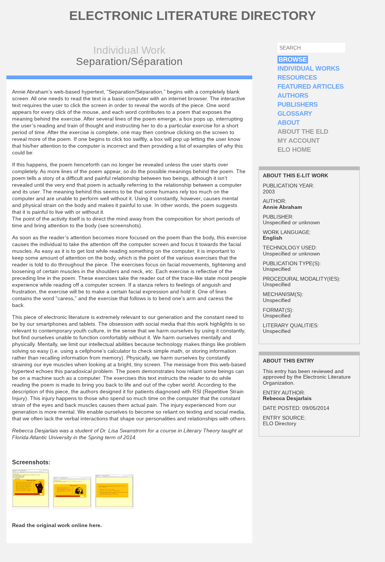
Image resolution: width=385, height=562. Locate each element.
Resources (297, 77)
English (272, 238)
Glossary (294, 113)
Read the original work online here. (57, 525)
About (288, 122)
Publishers (297, 104)
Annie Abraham (282, 207)
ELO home (294, 149)
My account (298, 140)
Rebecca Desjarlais (287, 398)
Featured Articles (310, 86)
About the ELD (302, 131)
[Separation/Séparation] (30, 505)
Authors (292, 95)
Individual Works (308, 68)
